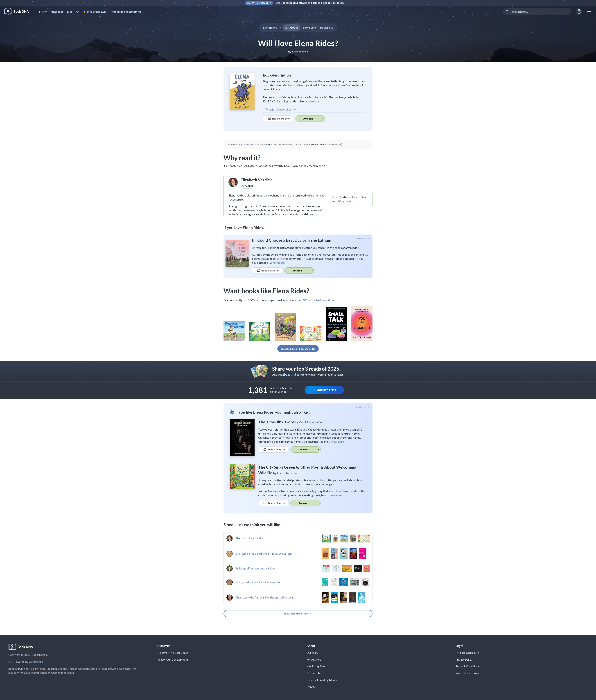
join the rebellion (319, 144)
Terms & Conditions (467, 666)
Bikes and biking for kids (249, 538)
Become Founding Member (323, 680)
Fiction (43, 11)
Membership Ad (363, 238)
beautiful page (293, 374)
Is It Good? (291, 27)
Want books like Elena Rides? (266, 291)
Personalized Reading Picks (125, 11)
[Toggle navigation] (589, 11)
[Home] (18, 12)
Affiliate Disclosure (467, 652)
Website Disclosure (468, 673)
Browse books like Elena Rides (297, 348)
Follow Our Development (172, 659)
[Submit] (506, 11)
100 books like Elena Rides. (319, 300)
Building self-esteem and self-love (255, 568)
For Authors (314, 659)
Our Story (312, 652)
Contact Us (313, 673)
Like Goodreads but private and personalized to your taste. (309, 2)
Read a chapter (281, 118)
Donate (311, 687)
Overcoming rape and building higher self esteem (263, 553)
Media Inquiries (316, 666)
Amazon (308, 118)
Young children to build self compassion (258, 582)
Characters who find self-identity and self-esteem (264, 597)
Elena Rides (270, 27)
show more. (313, 101)
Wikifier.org (36, 661)
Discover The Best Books (172, 652)
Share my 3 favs (326, 389)
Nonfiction (57, 11)
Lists (326, 27)
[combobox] (537, 11)
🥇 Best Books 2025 (94, 11)
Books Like (309, 27)
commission (271, 144)
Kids (69, 11)
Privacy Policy (464, 659)
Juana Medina (300, 51)
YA (77, 11)
